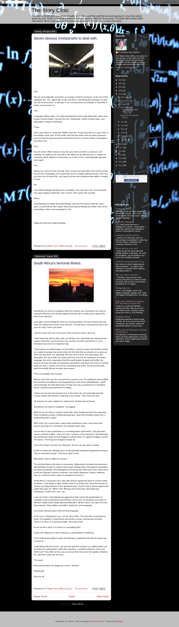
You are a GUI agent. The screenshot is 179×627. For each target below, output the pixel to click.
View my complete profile (126, 67)
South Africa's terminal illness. (58, 263)
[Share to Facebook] (101, 246)
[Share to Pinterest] (104, 246)
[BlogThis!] (96, 246)
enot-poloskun (98, 621)
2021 (121, 87)
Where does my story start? (127, 248)
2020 (121, 91)
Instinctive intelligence (125, 222)
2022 (121, 83)
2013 (121, 162)
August (124, 104)
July (123, 122)
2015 (121, 155)
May (123, 129)
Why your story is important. (127, 275)
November (125, 97)
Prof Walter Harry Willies (129, 52)
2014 (121, 158)
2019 (121, 94)
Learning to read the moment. (127, 235)
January (124, 140)
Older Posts (102, 596)
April (123, 132)
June (123, 125)
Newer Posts (40, 596)
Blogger (119, 621)
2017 (121, 148)
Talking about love (123, 288)
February (125, 136)
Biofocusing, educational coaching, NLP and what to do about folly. (130, 302)
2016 (121, 151)
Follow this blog (131, 180)
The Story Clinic (50, 10)
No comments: (81, 246)
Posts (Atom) (77, 604)
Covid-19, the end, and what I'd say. (130, 262)
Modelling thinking (123, 317)
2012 (121, 165)
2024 (121, 80)
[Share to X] (98, 246)
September (125, 101)
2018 (121, 144)
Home (72, 596)
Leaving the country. (124, 209)
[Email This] (93, 246)
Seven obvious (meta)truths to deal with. (66, 38)
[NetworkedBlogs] (131, 176)
